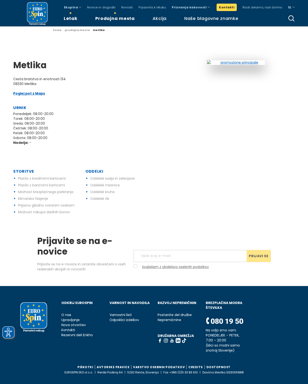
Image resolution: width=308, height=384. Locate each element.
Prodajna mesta (115, 18)
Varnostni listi (120, 315)
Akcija (160, 18)
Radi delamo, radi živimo (262, 7)
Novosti (127, 7)
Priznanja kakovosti (190, 7)
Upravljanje (70, 320)
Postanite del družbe (175, 315)
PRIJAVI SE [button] (258, 256)
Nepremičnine (169, 320)
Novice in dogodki (101, 7)
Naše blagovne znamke (211, 18)
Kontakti (226, 7)
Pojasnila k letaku (152, 7)
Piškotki (85, 367)
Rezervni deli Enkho (77, 335)
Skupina (71, 7)
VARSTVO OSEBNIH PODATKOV (159, 367)
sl (290, 7)
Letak (70, 18)
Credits (195, 367)
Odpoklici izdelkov (124, 320)
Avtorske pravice (113, 367)
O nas (66, 315)
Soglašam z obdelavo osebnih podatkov (175, 266)
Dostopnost (218, 367)
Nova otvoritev (73, 325)
